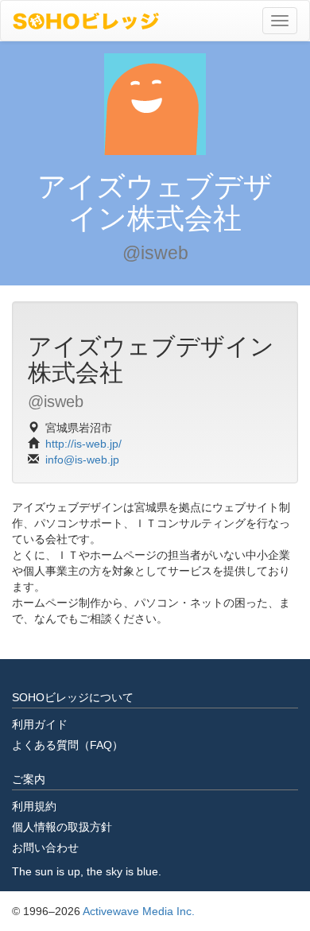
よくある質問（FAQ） (67, 745)
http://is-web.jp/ (83, 443)
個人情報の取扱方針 (62, 826)
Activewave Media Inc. (139, 911)
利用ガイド (40, 724)
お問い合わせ (45, 847)
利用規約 (34, 806)
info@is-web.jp (82, 459)
